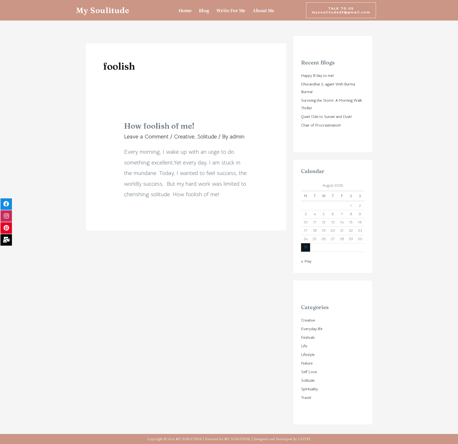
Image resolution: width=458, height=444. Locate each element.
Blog (204, 10)
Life (304, 346)
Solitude (207, 136)
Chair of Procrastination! (321, 125)
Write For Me (230, 10)
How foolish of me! (159, 126)
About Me (263, 10)
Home (185, 10)
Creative (184, 136)
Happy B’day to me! (317, 75)
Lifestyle (308, 354)
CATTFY (304, 439)
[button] (341, 10)
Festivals (308, 337)
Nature (307, 363)
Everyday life (312, 329)
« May (306, 261)
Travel (306, 397)
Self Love (309, 372)
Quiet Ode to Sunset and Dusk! (326, 116)
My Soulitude (102, 10)
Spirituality (309, 389)
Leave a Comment (146, 136)
